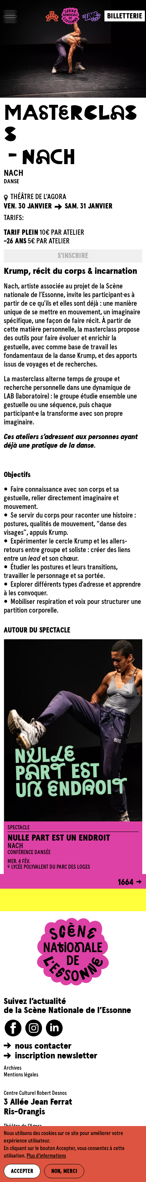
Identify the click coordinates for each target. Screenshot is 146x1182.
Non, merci (64, 1171)
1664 (126, 882)
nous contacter (43, 1046)
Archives (12, 1068)
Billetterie (124, 16)
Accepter (22, 1171)
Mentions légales (21, 1075)
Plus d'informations (46, 1156)
